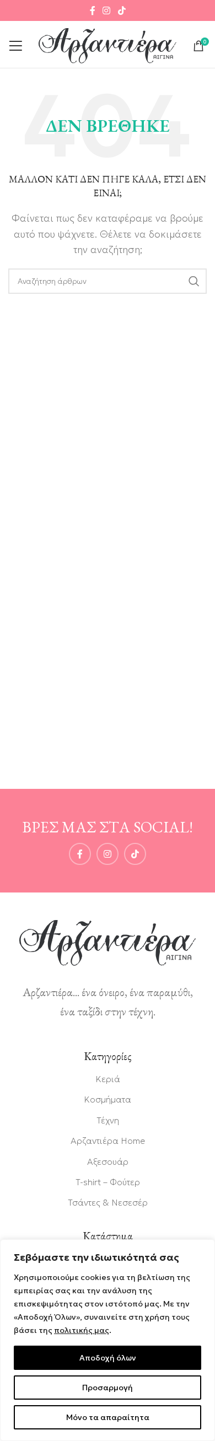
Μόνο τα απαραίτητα (107, 1417)
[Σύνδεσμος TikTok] (121, 10)
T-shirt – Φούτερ (108, 1181)
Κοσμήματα (107, 1099)
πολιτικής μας (81, 1330)
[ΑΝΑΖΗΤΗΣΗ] (194, 281)
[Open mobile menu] (15, 46)
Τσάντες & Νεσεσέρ (108, 1202)
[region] (107, 1340)
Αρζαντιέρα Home (108, 1140)
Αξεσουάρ (107, 1161)
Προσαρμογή (107, 1387)
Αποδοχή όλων (107, 1358)
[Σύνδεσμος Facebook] (92, 10)
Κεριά (107, 1078)
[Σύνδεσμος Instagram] (106, 10)
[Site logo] (107, 44)
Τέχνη (107, 1120)
